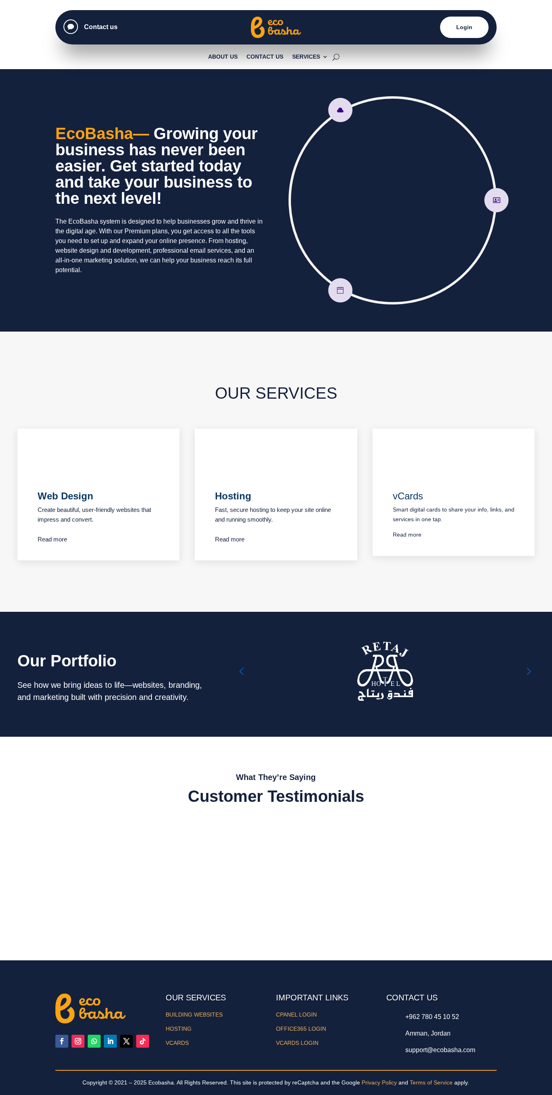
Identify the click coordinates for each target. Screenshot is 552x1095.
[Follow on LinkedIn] (110, 1040)
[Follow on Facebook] (61, 1040)
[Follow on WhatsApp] (94, 1040)
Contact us (101, 26)
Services (306, 56)
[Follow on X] (126, 1040)
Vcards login (297, 1043)
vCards (408, 495)
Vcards (177, 1043)
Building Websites (194, 1014)
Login (464, 27)
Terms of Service (431, 1082)
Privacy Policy (379, 1082)
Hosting (233, 495)
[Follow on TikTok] (142, 1040)
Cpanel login (296, 1014)
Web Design (65, 495)
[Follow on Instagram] (78, 1040)
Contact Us (265, 56)
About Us (223, 56)
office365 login (301, 1028)
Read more (52, 539)
